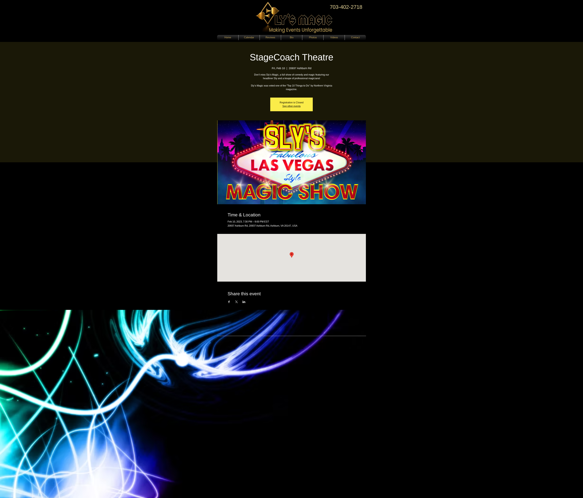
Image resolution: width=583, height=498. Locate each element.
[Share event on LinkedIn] (243, 302)
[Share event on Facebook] (229, 302)
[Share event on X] (236, 302)
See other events (291, 106)
